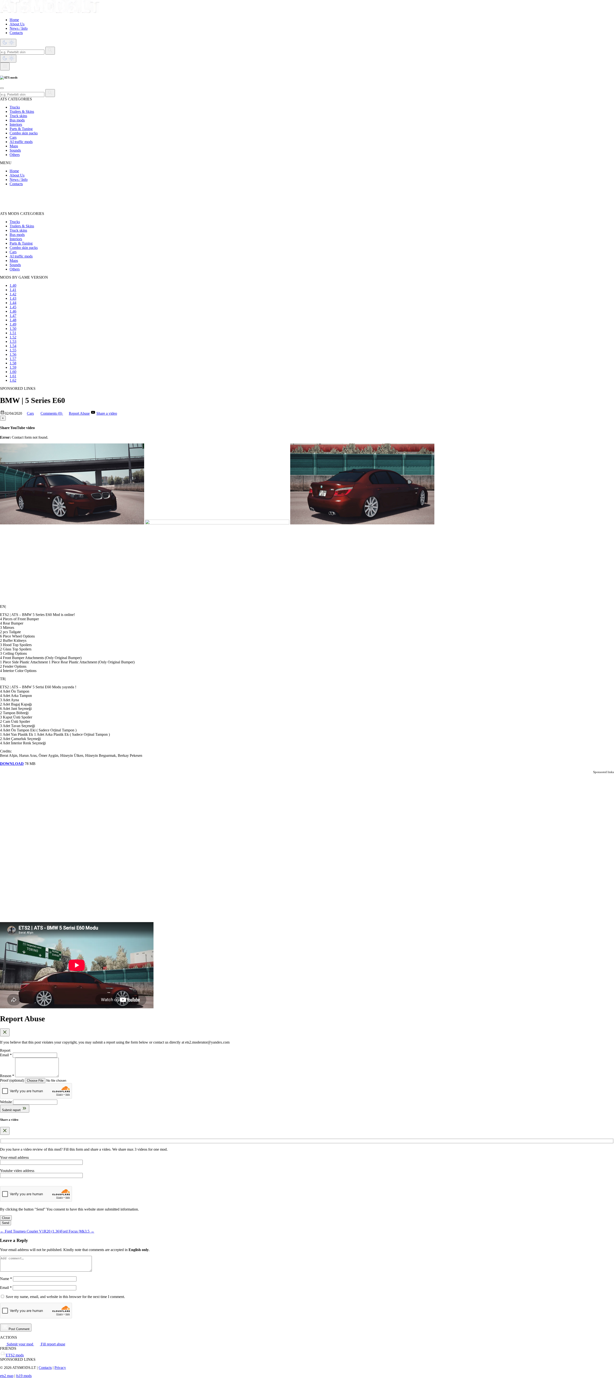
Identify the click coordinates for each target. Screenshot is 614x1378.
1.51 (13, 333)
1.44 (13, 303)
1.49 (13, 324)
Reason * (7, 1076)
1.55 (13, 350)
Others (15, 155)
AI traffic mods (21, 142)
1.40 (13, 285)
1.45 (13, 307)
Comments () (52, 413)
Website (6, 1102)
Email (6, 1288)
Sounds (15, 150)
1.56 (13, 354)
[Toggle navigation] (5, 66)
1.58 (13, 363)
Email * (6, 1055)
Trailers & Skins (22, 111)
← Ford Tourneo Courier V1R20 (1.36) (30, 1231)
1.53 (13, 341)
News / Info (19, 28)
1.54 (13, 346)
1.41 (13, 290)
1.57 (13, 359)
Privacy (60, 1368)
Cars (13, 137)
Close (6, 1218)
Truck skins (18, 116)
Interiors (16, 124)
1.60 (13, 372)
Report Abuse (79, 413)
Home (14, 20)
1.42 (13, 294)
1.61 (13, 376)
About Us (17, 24)
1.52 (13, 337)
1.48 (13, 320)
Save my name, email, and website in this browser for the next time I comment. (65, 1297)
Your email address (14, 1157)
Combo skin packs (24, 133)
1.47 (13, 316)
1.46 (13, 311)
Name (6, 1279)
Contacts (16, 33)
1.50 (13, 329)
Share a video (106, 413)
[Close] (2, 88)
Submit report (12, 1110)
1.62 (13, 380)
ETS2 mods (15, 1355)
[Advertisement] (144, 201)
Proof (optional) (12, 1080)
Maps (14, 146)
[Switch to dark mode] (8, 43)
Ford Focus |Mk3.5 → (77, 1231)
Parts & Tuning (21, 129)
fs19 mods (24, 1376)
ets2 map (6, 1376)
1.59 (13, 367)
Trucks (15, 107)
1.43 (13, 298)
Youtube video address (17, 1171)
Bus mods (17, 120)
